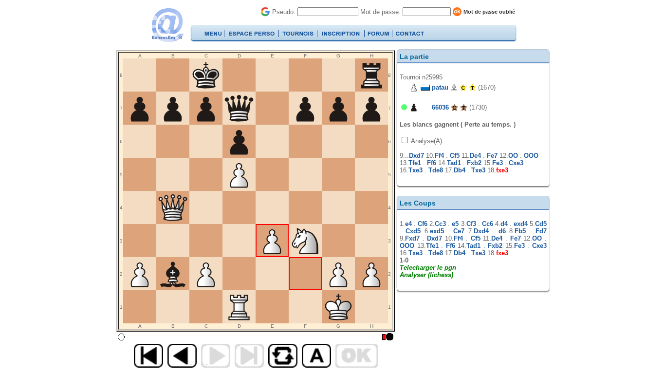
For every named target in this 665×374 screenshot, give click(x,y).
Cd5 (541, 223)
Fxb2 (474, 163)
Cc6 (487, 223)
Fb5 (520, 231)
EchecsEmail (167, 25)
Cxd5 (413, 231)
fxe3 (502, 170)
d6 (502, 231)
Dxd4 (481, 231)
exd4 (521, 223)
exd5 (437, 231)
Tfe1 (414, 163)
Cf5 (455, 155)
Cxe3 (516, 163)
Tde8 (435, 170)
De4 (475, 155)
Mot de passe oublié (489, 12)
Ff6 (431, 163)
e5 (455, 223)
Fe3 (497, 163)
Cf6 (422, 223)
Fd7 (541, 231)
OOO (531, 155)
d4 (504, 223)
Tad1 (454, 163)
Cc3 (440, 223)
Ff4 (439, 155)
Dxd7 (416, 155)
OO (513, 155)
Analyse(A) (425, 141)
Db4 (459, 170)
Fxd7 (412, 238)
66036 (440, 107)
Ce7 (458, 231)
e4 (408, 223)
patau (440, 87)
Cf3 (471, 223)
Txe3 (415, 170)
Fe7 (492, 155)
